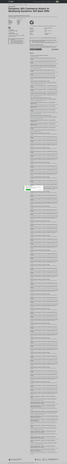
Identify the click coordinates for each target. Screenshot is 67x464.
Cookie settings (40, 189)
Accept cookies (28, 189)
